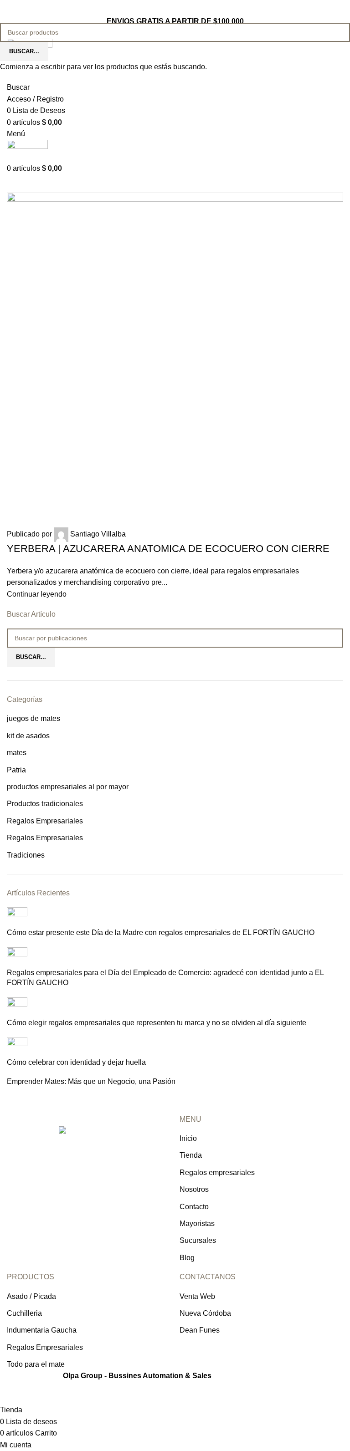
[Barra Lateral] (11, 1392)
